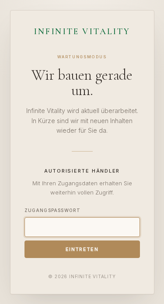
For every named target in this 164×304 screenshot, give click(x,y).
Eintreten (82, 249)
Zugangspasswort (52, 210)
